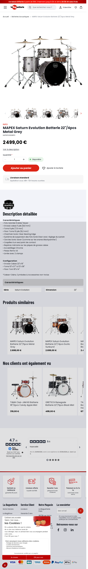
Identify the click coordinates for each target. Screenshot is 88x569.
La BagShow (7, 513)
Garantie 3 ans (26, 513)
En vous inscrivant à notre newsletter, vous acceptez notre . (70, 517)
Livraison (24, 509)
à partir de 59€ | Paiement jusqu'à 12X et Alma (43, 2)
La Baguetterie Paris (44, 510)
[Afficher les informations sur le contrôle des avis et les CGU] (22, 452)
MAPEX (5, 124)
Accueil (6, 16)
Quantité (7, 155)
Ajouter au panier (21, 168)
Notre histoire (8, 509)
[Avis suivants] (79, 447)
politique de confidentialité (68, 519)
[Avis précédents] (26, 447)
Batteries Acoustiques (20, 16)
